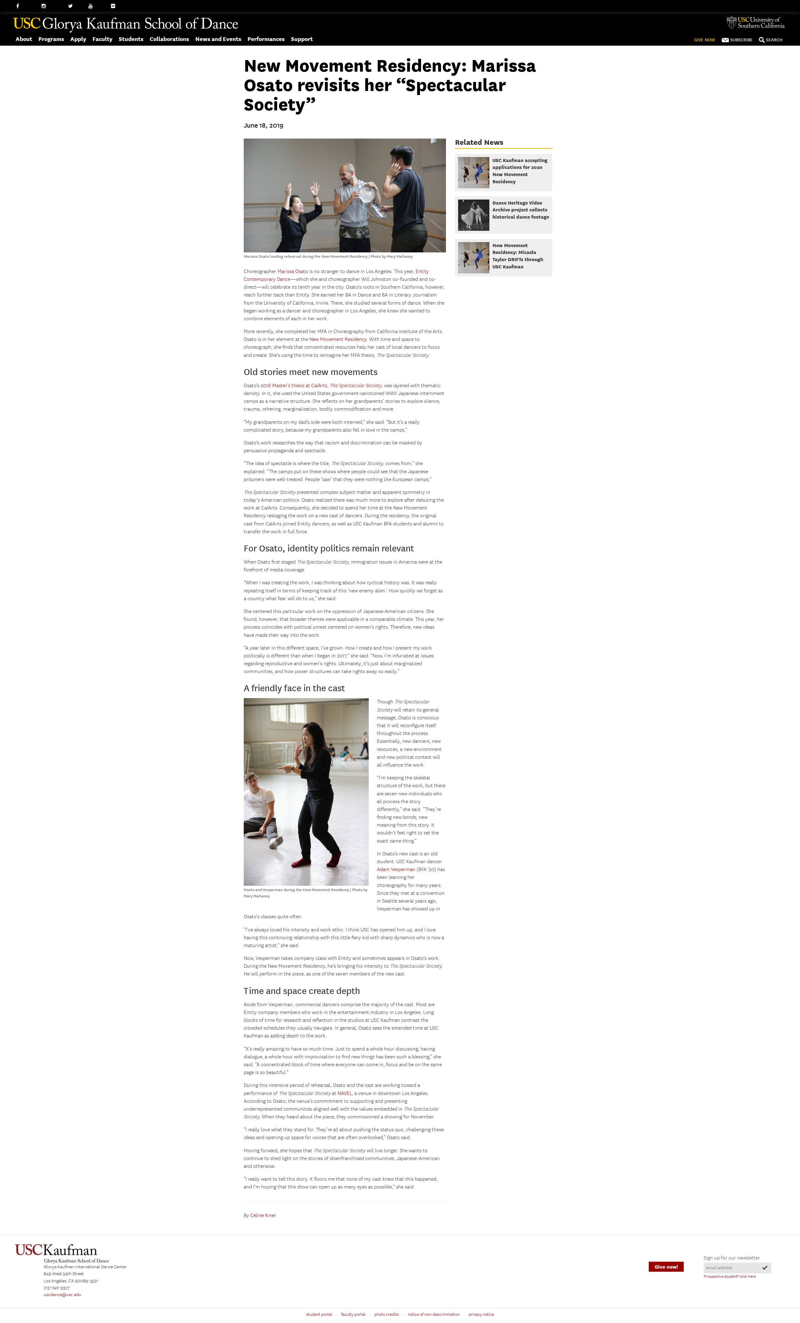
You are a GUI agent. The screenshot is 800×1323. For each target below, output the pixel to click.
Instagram (51, 6)
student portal (319, 1314)
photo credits (386, 1314)
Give (704, 40)
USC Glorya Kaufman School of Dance (125, 25)
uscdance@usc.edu (62, 1295)
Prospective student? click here (730, 1276)
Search (774, 40)
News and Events (218, 39)
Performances (266, 39)
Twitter (75, 6)
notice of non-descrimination (434, 1314)
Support (302, 39)
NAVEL (345, 1094)
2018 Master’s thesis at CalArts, (321, 386)
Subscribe (741, 40)
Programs (51, 39)
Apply (78, 39)
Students (131, 39)
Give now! (666, 1267)
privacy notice (481, 1314)
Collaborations (169, 39)
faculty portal (353, 1314)
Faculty (102, 39)
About (24, 39)
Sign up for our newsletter (732, 1258)
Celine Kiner (263, 1216)
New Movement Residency (338, 339)
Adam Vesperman (396, 870)
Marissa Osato (293, 272)
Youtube (97, 6)
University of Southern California (758, 22)
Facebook (26, 6)
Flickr (116, 6)
